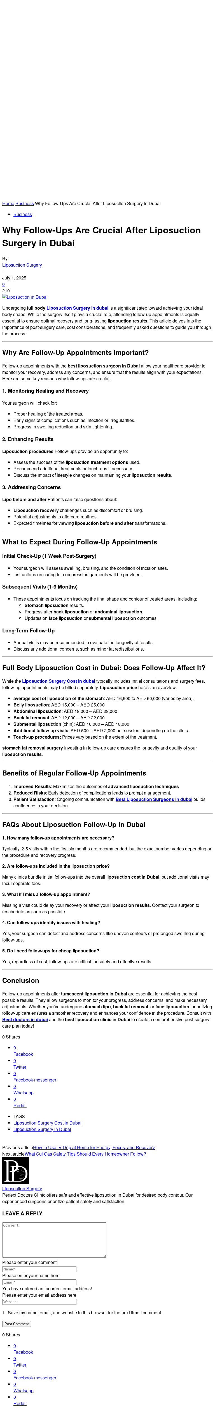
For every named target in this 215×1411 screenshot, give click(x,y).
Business (24, 203)
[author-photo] (15, 1182)
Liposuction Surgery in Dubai (42, 1129)
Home (8, 203)
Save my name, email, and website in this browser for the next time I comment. (85, 1312)
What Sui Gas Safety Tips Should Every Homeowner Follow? (85, 1154)
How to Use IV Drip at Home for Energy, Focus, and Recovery (94, 1147)
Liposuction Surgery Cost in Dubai (47, 1123)
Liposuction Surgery (22, 265)
